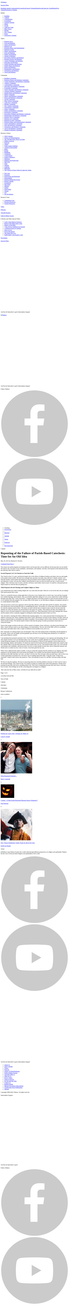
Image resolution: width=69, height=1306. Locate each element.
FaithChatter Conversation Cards (13, 235)
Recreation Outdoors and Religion (14, 57)
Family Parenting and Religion (13, 64)
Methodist (7, 168)
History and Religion (10, 51)
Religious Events (9, 49)
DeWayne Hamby (6, 846)
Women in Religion (9, 56)
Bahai (6, 149)
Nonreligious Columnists (11, 107)
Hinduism (7, 159)
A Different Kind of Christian (12, 228)
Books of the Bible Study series (13, 223)
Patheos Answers (9, 141)
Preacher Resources (9, 202)
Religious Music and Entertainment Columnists (17, 122)
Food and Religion (9, 43)
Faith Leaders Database (11, 146)
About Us (7, 1065)
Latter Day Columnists (10, 102)
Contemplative (15, 8)
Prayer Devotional (9, 231)
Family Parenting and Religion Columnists (16, 89)
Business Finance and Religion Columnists (16, 80)
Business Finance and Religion (13, 59)
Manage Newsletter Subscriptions (13, 1086)
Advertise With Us (9, 1074)
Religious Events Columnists (12, 120)
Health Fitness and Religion (12, 66)
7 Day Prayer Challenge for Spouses (14, 227)
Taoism (6, 191)
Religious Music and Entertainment (14, 48)
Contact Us (7, 1082)
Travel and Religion (10, 72)
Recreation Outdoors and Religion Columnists (17, 114)
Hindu (37, 8)
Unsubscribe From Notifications (13, 1087)
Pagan (6, 34)
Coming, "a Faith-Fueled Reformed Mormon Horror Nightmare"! (19, 800)
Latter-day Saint (47, 8)
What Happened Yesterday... (9, 776)
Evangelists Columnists (11, 88)
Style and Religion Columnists (13, 125)
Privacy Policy (8, 1078)
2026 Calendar (8, 136)
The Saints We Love (10, 233)
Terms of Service (9, 1079)
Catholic (8, 8)
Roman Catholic (9, 181)
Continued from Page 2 (7, 564)
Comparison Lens (9, 200)
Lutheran (6, 167)
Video (2, 206)
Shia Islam (7, 184)
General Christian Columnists (12, 91)
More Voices (8, 29)
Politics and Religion (10, 54)
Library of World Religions (12, 138)
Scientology (7, 183)
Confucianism (8, 155)
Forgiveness (7, 529)
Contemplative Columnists (11, 85)
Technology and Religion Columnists (14, 127)
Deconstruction (8, 545)
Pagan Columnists (9, 109)
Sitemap (6, 1089)
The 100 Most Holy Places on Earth (14, 139)
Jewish (41, 8)
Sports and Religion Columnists (13, 123)
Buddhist (3, 8)
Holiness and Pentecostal (11, 160)
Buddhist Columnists (10, 78)
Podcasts (6, 142)
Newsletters (4, 238)
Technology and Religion (11, 70)
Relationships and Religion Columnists (15, 115)
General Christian (30, 8)
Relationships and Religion (12, 69)
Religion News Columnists (12, 117)
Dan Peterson (4, 803)
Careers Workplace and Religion (13, 61)
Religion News (8, 41)
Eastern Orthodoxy (9, 157)
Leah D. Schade (5, 736)
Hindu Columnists (9, 94)
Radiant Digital (8, 1084)
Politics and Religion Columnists (13, 110)
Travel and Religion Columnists (13, 128)
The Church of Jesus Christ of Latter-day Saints (17, 170)
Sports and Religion (10, 45)
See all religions (8, 194)
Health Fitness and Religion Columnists (15, 93)
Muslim (54, 8)
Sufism (6, 188)
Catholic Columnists (10, 83)
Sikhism (6, 186)
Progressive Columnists (11, 112)
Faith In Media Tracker (7, 216)
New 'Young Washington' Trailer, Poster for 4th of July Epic (18, 843)
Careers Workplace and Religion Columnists (16, 81)
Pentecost (7, 542)
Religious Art (8, 46)
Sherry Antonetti (5, 779)
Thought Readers (6, 213)
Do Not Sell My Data (10, 1081)
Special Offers (5, 5)
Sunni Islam (7, 189)
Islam (5, 163)
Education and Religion (11, 62)
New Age (7, 173)
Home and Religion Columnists (13, 98)
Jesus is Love (8, 230)
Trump (6, 539)
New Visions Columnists (11, 106)
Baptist (6, 151)
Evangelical (22, 8)
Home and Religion (9, 67)
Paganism (7, 175)
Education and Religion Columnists (14, 86)
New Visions (8, 32)
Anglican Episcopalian (10, 147)
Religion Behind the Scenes (12, 179)
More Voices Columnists (11, 101)
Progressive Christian (11, 10)
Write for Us (7, 1076)
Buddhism (7, 152)
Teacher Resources (9, 203)
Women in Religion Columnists (13, 130)
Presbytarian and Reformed (12, 176)
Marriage (6, 533)
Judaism (6, 165)
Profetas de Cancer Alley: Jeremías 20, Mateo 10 (14, 733)
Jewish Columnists (9, 99)
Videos (6, 144)
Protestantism (8, 178)
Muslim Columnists (9, 104)
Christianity (7, 154)
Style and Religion (9, 53)
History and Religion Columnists (13, 96)
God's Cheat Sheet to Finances (13, 222)
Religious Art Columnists (11, 119)
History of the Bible (10, 225)
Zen (5, 192)
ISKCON (7, 162)
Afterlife (6, 536)
